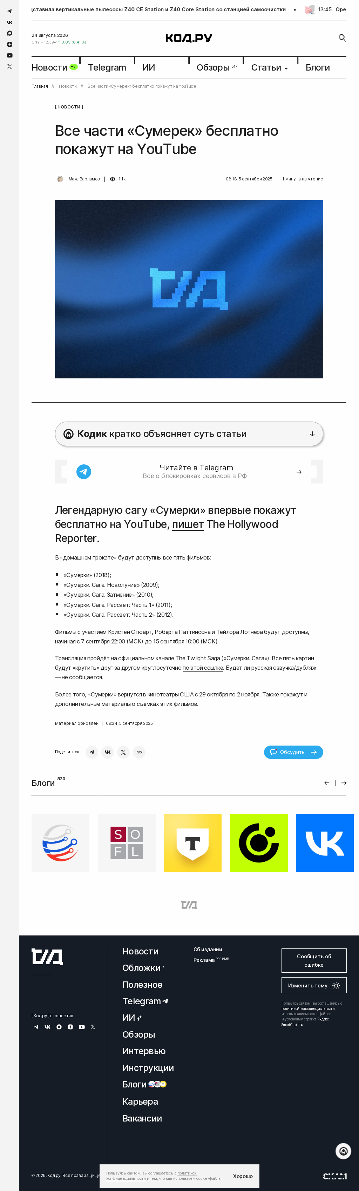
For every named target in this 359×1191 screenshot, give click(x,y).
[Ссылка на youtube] (9, 55)
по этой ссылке (203, 667)
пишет (188, 524)
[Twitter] (123, 752)
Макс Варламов (84, 179)
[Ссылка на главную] (47, 956)
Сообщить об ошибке (314, 960)
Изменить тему (307, 985)
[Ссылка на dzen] (9, 44)
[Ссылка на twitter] (9, 66)
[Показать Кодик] (343, 1151)
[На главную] (189, 38)
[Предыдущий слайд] (327, 783)
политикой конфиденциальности (308, 1008)
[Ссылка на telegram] (9, 11)
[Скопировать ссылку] (139, 752)
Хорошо (243, 1176)
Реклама (208, 960)
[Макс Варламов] (60, 179)
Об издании (208, 949)
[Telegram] (92, 752)
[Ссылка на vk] (9, 22)
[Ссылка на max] (9, 33)
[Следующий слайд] (344, 783)
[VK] (107, 752)
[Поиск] (342, 38)
